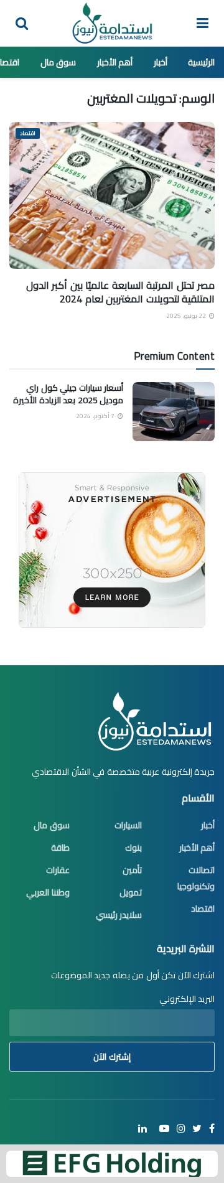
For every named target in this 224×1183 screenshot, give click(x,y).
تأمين (132, 870)
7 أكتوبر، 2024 (96, 416)
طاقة (60, 847)
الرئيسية (201, 62)
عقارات (58, 870)
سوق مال (58, 62)
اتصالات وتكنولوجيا (196, 878)
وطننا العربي (48, 892)
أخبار (160, 62)
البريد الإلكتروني (187, 999)
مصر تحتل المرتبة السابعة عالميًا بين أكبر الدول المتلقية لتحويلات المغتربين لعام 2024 (120, 292)
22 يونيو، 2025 (187, 316)
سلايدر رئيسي (119, 915)
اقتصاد (27, 133)
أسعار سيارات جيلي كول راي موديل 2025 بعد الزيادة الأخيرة (68, 394)
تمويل (130, 892)
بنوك (133, 847)
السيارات (128, 825)
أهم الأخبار (115, 62)
